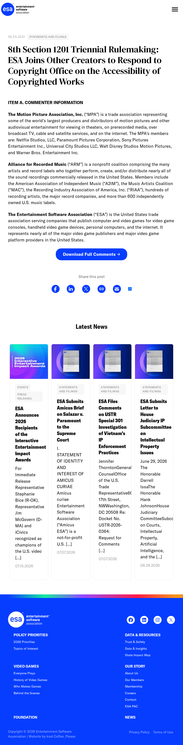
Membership (133, 686)
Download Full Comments (89, 254)
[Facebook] (55, 289)
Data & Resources (142, 635)
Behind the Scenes (27, 693)
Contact (130, 700)
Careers (130, 693)
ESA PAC (131, 706)
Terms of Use (163, 732)
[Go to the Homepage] (18, 9)
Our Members (134, 680)
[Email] (117, 289)
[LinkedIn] (71, 289)
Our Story (135, 666)
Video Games (26, 666)
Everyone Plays (24, 673)
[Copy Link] (101, 289)
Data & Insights (136, 649)
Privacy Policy (139, 732)
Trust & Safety (135, 642)
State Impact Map (137, 655)
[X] (86, 289)
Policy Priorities (31, 635)
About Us (131, 673)
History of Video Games (30, 680)
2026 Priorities (24, 642)
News (130, 717)
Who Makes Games (27, 686)
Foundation (25, 717)
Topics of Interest (26, 649)
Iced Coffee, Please (60, 736)
